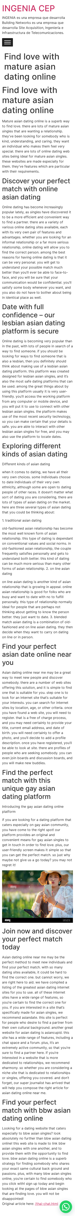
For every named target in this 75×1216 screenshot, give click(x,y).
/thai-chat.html (46, 1204)
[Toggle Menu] (7, 42)
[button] (66, 1206)
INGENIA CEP (28, 8)
